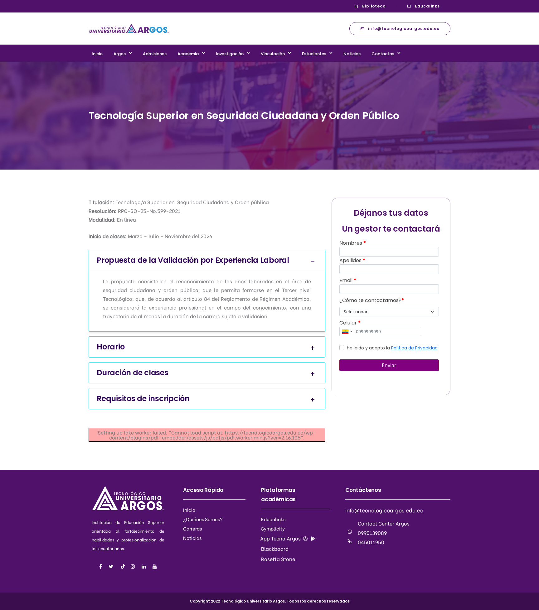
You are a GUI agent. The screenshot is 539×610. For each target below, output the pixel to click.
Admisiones (155, 54)
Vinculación (273, 54)
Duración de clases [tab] (132, 372)
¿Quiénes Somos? (203, 519)
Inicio (97, 54)
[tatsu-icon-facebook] (101, 566)
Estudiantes (314, 54)
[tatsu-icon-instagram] (134, 566)
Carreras (192, 528)
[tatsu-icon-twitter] (112, 566)
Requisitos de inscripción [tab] (143, 398)
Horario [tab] (110, 347)
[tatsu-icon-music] (123, 566)
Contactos (382, 54)
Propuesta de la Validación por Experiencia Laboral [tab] (193, 260)
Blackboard (275, 548)
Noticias (352, 54)
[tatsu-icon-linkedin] (145, 566)
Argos (120, 54)
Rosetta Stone (278, 558)
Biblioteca (374, 6)
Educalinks (427, 6)
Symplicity (273, 528)
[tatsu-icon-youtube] (155, 566)
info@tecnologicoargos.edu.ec (403, 28)
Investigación (230, 54)
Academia (188, 54)
